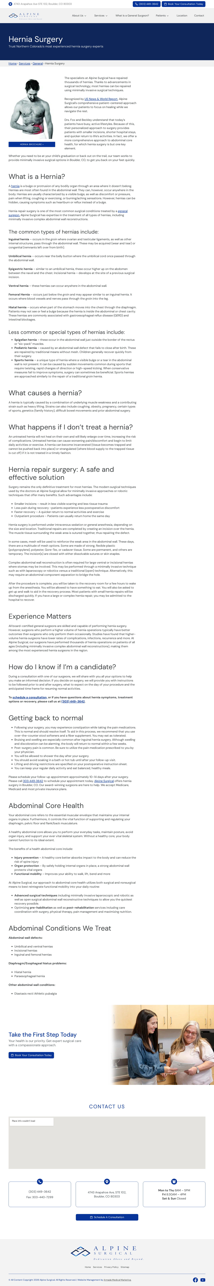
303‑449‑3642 (33, 781)
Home (13, 63)
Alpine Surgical (104, 781)
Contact (199, 15)
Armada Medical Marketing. (117, 1279)
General (38, 63)
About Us (77, 15)
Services (99, 15)
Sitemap (125, 1267)
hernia (15, 186)
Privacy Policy (111, 1267)
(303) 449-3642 (73, 701)
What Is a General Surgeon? (132, 15)
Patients (161, 15)
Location (182, 15)
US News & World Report (101, 99)
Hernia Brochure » (32, 144)
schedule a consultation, (30, 697)
